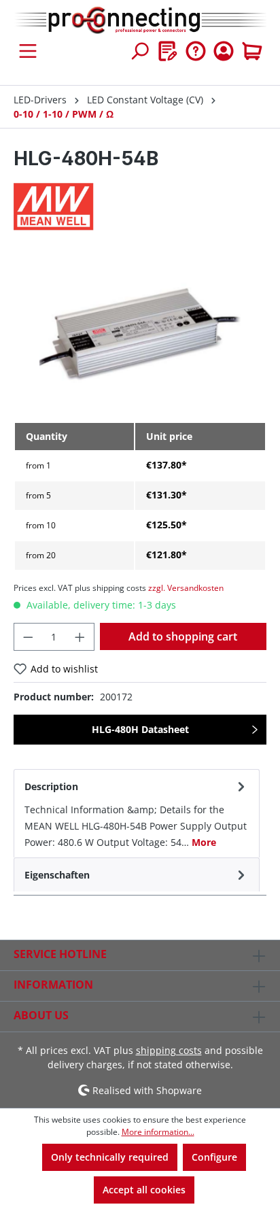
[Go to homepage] (140, 20)
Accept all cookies (144, 1189)
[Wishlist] (168, 51)
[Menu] (28, 51)
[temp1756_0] (140, 334)
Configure (214, 1157)
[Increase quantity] (80, 637)
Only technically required (110, 1157)
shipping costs (169, 1050)
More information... (158, 1132)
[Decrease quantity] (28, 637)
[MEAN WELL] (140, 207)
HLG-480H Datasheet (140, 729)
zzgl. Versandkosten (186, 588)
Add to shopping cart (182, 636)
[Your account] (223, 51)
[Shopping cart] (252, 51)
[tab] (137, 813)
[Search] (139, 51)
